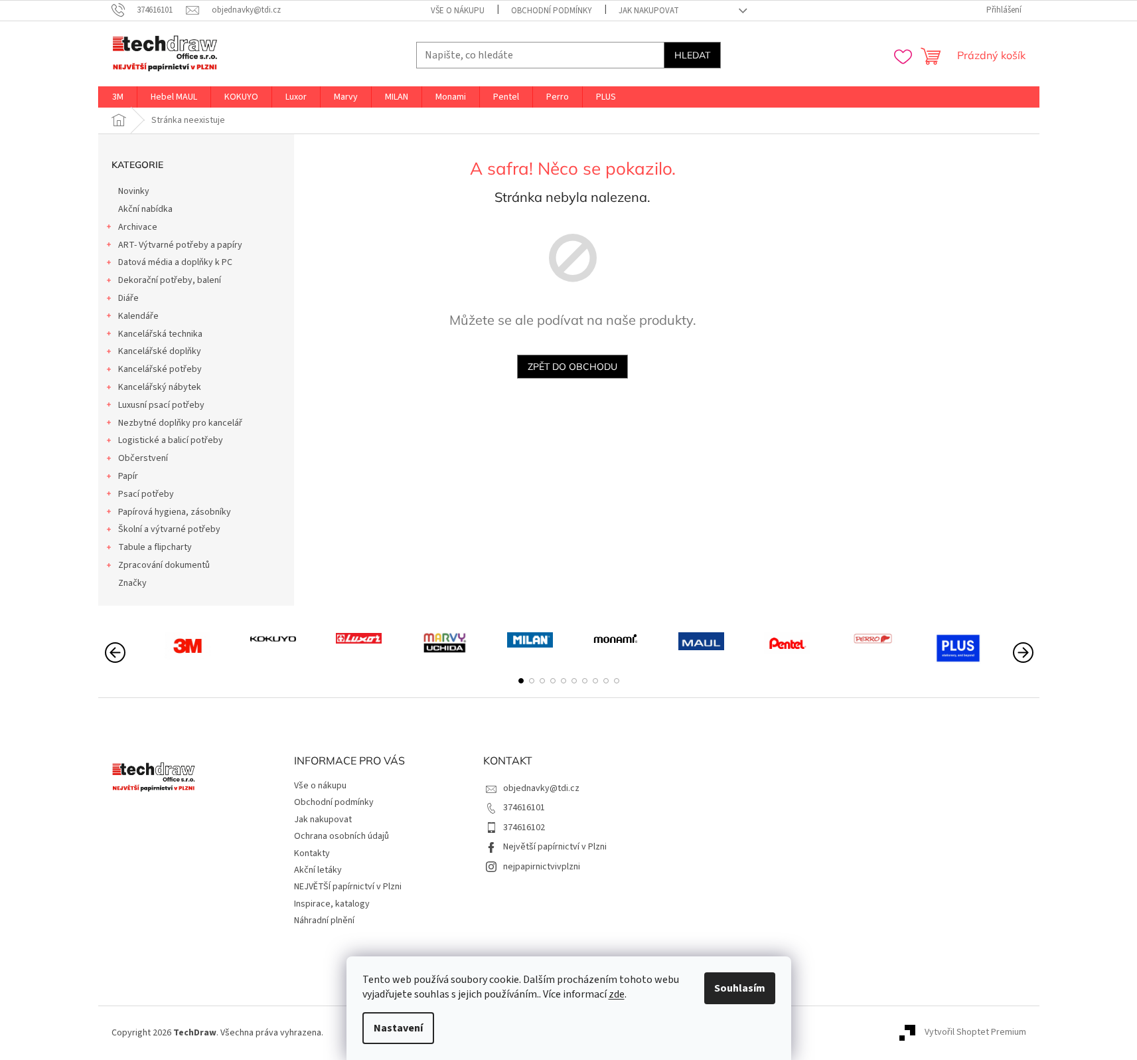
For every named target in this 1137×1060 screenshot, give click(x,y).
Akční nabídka (145, 209)
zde (617, 994)
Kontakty (312, 853)
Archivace (137, 227)
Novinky (133, 191)
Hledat (692, 55)
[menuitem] (118, 97)
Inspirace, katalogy (332, 904)
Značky (132, 583)
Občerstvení (143, 458)
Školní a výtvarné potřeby (169, 529)
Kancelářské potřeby (160, 369)
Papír (128, 476)
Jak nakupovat (649, 11)
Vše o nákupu (458, 11)
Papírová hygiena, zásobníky (174, 512)
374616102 (524, 827)
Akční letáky (318, 870)
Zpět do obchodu (572, 367)
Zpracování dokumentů (164, 565)
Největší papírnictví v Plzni (555, 846)
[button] (521, 680)
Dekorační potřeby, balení (169, 280)
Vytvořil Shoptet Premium (975, 1032)
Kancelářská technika (160, 334)
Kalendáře (138, 316)
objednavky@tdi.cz (541, 788)
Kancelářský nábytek (159, 387)
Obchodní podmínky (551, 11)
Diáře (128, 298)
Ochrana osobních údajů (341, 836)
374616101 (524, 807)
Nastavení (398, 1028)
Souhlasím (739, 988)
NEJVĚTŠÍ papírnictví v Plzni (348, 886)
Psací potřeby (146, 494)
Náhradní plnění (324, 920)
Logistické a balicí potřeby (170, 440)
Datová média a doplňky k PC (175, 262)
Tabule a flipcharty (155, 547)
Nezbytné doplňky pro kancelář (180, 423)
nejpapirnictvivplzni (541, 866)
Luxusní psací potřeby (161, 405)
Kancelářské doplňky (159, 351)
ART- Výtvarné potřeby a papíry (180, 245)
